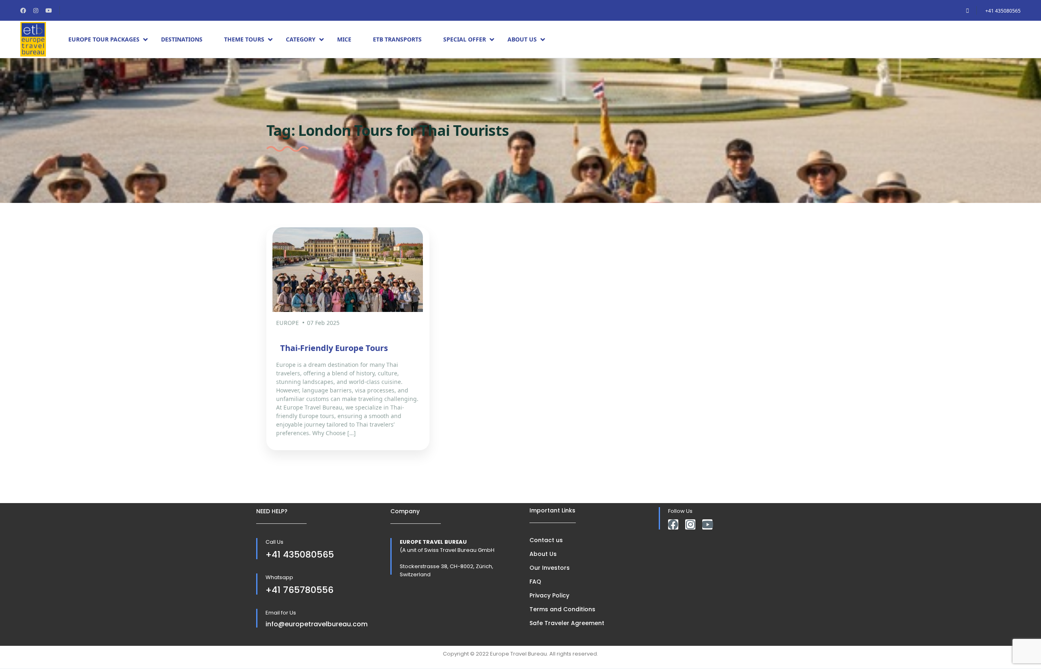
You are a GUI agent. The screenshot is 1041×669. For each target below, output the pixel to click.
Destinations (182, 39)
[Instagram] (690, 524)
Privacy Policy (549, 595)
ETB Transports (397, 39)
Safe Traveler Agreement (566, 623)
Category (301, 39)
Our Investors (549, 568)
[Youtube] (707, 524)
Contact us (546, 540)
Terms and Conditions (562, 609)
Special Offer (464, 39)
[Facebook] (673, 524)
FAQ (535, 581)
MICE (344, 39)
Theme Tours (244, 39)
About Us (522, 39)
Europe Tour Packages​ (103, 39)
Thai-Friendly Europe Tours (334, 347)
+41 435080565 (1003, 10)
